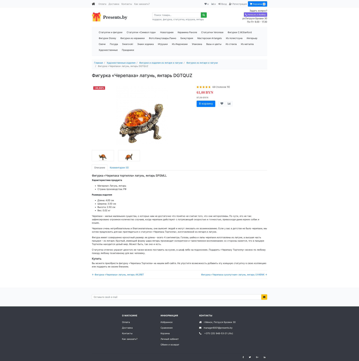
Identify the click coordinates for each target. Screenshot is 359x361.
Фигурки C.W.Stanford (240, 32)
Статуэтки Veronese (212, 32)
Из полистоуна (234, 38)
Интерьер (252, 38)
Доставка (114, 4)
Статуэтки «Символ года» (141, 32)
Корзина (258, 4)
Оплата (102, 4)
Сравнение (167, 327)
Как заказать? (142, 4)
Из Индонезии (180, 44)
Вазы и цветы (213, 44)
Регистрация (240, 4)
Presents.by (115, 17)
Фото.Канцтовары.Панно (162, 38)
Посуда (114, 44)
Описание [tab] (99, 167)
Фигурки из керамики (132, 38)
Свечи (102, 44)
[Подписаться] (264, 297)
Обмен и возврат (170, 344)
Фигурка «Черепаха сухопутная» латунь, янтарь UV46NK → (234, 274)
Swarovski (127, 44)
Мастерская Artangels (209, 38)
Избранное (166, 322)
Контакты (126, 4)
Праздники (128, 50)
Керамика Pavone (187, 32)
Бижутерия (186, 38)
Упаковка (197, 44)
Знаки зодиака (145, 44)
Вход (224, 4)
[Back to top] (352, 347)
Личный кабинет (170, 339)
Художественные (108, 50)
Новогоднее (166, 32)
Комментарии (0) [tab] (119, 167)
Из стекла (231, 44)
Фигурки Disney (107, 38)
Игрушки (163, 44)
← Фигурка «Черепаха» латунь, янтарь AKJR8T (118, 274)
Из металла (247, 44)
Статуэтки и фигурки (110, 32)
